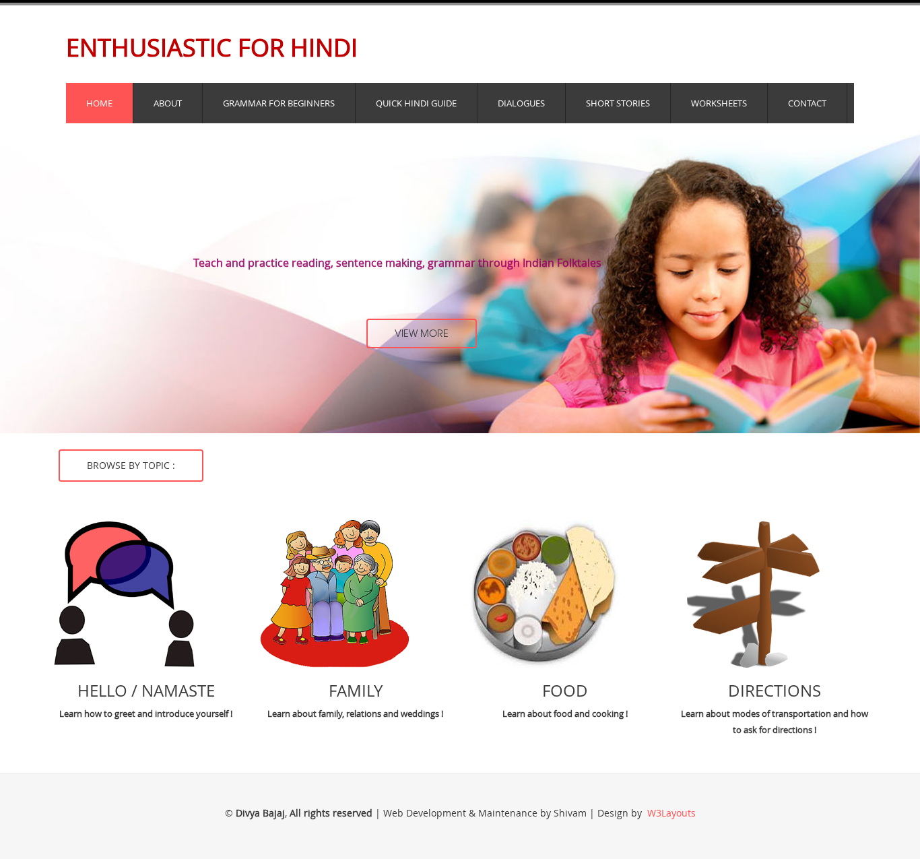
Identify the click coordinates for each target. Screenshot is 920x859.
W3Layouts (670, 812)
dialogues (521, 103)
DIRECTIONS (774, 690)
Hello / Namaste (146, 690)
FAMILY (356, 690)
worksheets (719, 103)
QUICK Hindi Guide (416, 103)
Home (99, 103)
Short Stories (618, 103)
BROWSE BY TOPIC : (131, 465)
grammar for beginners (279, 103)
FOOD (565, 690)
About (168, 103)
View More (422, 333)
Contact (807, 103)
